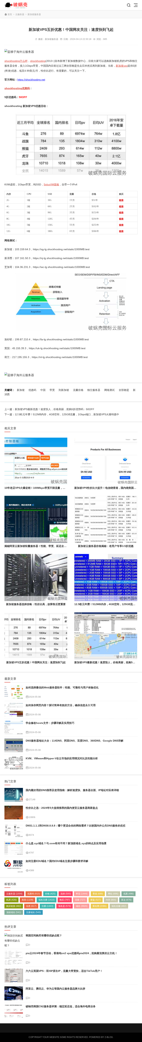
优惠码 (32, 390)
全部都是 (124, 390)
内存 (111, 900)
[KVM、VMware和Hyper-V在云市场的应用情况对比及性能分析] (13, 763)
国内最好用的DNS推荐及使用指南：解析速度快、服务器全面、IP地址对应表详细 (72, 790)
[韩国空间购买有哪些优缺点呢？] (13, 940)
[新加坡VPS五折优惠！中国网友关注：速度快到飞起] (35, 635)
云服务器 (19, 14)
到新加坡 (64, 390)
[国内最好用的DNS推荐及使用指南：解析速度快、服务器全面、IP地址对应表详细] (13, 795)
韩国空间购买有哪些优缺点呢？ (44, 935)
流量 (80, 900)
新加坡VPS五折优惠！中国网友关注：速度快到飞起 (36, 662)
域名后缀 (118, 906)
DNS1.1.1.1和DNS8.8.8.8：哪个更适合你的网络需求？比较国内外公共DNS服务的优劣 (75, 825)
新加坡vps (122, 65)
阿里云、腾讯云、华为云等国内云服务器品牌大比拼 (55, 988)
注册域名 (33, 912)
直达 (126, 900)
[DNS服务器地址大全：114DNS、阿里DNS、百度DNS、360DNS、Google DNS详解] (13, 745)
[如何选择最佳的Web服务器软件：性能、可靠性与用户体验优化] (13, 692)
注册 (47, 906)
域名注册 (46, 900)
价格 (50, 893)
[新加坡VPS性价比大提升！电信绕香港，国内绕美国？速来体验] (105, 461)
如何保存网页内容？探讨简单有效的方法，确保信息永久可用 (61, 705)
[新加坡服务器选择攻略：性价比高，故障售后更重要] (35, 577)
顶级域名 (13, 912)
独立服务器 (93, 390)
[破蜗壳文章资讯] (17, 5)
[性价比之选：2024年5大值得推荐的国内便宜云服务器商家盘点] (13, 812)
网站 (113, 893)
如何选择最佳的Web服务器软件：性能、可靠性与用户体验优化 (62, 687)
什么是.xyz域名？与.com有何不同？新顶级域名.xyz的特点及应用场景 (66, 843)
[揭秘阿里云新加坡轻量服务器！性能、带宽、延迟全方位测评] (35, 519)
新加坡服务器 (34, 14)
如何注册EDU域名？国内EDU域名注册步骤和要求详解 (57, 861)
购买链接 (13, 906)
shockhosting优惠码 (17, 88)
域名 (81, 906)
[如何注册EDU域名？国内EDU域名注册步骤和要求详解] (13, 866)
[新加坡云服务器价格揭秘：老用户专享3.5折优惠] (105, 519)
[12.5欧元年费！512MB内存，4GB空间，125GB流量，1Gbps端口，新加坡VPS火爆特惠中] (105, 577)
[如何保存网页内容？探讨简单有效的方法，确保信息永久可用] (13, 710)
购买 (65, 900)
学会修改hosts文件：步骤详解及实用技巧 (50, 722)
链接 (121, 200)
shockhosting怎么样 (16, 60)
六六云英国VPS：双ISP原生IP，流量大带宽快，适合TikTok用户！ (64, 970)
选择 (65, 893)
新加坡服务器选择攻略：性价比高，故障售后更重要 (36, 604)
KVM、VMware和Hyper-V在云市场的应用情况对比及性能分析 (62, 758)
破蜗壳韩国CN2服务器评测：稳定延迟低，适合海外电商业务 (61, 1006)
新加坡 (21, 390)
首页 (10, 14)
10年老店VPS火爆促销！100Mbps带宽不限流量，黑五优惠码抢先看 (43, 487)
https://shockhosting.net (31, 79)
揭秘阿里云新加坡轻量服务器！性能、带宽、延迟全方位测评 (39, 546)
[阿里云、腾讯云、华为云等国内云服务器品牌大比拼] (13, 993)
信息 (31, 906)
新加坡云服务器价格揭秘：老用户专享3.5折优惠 (105, 546)
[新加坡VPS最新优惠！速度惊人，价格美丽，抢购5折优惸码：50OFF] (105, 635)
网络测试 (109, 390)
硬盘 (95, 900)
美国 (27, 900)
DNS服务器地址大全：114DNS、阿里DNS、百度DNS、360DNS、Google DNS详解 (74, 740)
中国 (42, 390)
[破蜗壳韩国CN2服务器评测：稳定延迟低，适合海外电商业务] (13, 1011)
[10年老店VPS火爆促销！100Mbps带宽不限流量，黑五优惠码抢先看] (35, 461)
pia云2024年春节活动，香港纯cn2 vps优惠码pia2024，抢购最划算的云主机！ (71, 953)
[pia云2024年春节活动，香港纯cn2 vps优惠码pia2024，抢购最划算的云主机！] (13, 958)
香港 (98, 893)
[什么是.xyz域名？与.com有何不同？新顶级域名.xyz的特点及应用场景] (13, 848)
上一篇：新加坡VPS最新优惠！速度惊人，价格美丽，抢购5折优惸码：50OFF (49, 409)
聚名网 (99, 906)
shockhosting (37, 60)
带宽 (52, 390)
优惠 (128, 893)
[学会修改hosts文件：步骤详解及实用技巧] (13, 728)
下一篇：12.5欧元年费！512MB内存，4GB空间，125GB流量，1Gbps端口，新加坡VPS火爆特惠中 (61, 414)
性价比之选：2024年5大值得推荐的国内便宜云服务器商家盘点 (62, 807)
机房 (11, 900)
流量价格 (78, 390)
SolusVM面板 (51, 184)
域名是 (64, 906)
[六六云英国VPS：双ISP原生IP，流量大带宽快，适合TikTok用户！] (13, 976)
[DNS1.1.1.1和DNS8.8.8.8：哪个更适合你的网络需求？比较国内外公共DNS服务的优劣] (13, 830)
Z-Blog (109, 1037)
